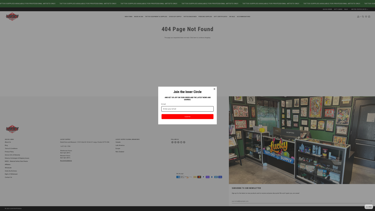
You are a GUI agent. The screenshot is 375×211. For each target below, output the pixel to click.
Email (163, 104)
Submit (187, 117)
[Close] (214, 89)
